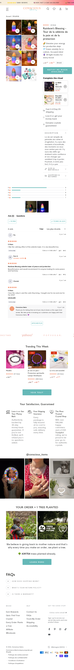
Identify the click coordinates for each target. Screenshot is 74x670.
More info (58, 86)
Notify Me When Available (57, 70)
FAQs (28, 615)
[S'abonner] (66, 612)
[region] (37, 206)
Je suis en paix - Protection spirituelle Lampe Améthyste (36, 373)
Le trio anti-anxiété (57, 370)
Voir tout (37, 392)
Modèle (9, 370)
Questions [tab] (20, 216)
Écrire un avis (59, 221)
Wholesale (11, 633)
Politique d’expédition (16, 663)
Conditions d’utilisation (16, 660)
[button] (48, 8)
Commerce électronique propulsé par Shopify (19, 651)
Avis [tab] (11, 216)
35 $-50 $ (16, 16)
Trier (42, 229)
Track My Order (33, 619)
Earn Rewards (12, 612)
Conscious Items (17, 647)
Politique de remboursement (18, 655)
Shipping (30, 622)
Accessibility (32, 626)
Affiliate (9, 629)
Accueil (8, 16)
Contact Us (31, 612)
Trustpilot (59, 432)
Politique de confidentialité (17, 658)
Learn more (37, 562)
